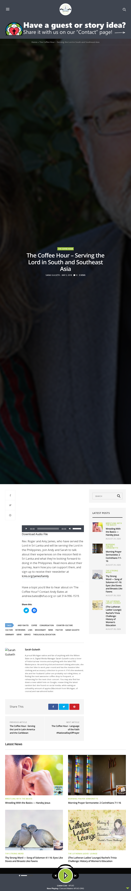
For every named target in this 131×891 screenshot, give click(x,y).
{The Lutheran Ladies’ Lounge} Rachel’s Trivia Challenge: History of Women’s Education (113, 616)
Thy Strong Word (112, 571)
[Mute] (70, 528)
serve (19, 634)
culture (9, 630)
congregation (47, 625)
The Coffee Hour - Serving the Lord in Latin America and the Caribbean (22, 729)
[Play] (26, 528)
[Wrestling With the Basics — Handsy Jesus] (97, 527)
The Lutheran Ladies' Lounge (113, 602)
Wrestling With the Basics (114, 524)
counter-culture (64, 625)
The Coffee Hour (65, 249)
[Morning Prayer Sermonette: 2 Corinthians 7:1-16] (97, 548)
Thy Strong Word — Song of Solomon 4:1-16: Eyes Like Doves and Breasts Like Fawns (114, 584)
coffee (34, 625)
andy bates (23, 625)
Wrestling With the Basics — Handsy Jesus (113, 531)
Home (34, 42)
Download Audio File (35, 534)
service (27, 634)
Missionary (40, 630)
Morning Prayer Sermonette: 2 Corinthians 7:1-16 (114, 556)
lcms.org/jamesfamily (35, 576)
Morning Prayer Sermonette (112, 546)
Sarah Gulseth (53, 275)
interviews (20, 630)
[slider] (77, 528)
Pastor (59, 630)
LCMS (30, 630)
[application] (53, 528)
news (50, 630)
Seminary (9, 634)
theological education (44, 634)
